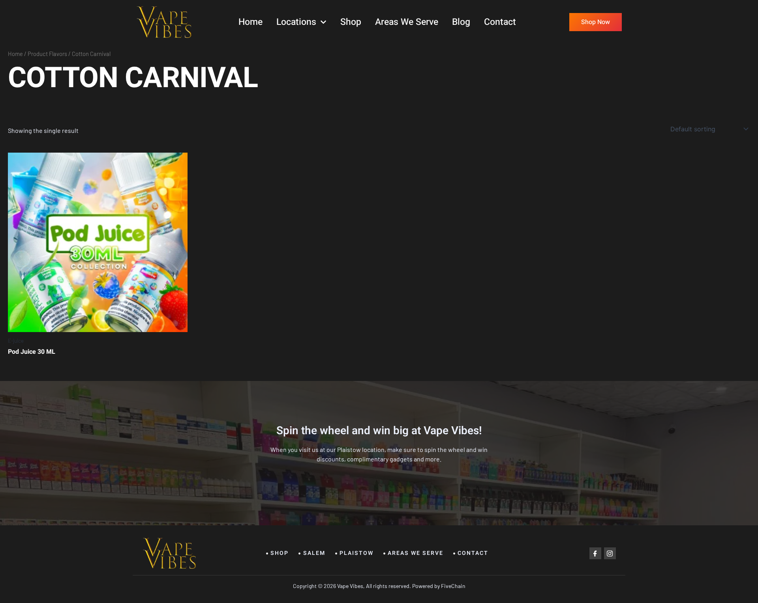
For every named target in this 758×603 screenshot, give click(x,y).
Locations (296, 22)
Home (250, 22)
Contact (500, 22)
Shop (350, 22)
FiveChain (452, 585)
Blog (461, 22)
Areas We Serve (406, 22)
